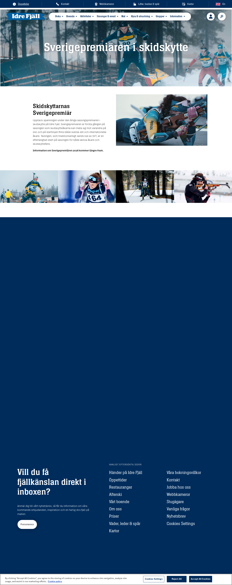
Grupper (160, 16)
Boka (58, 16)
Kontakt (173, 479)
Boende (70, 16)
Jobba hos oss (179, 487)
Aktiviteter (85, 16)
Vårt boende (119, 501)
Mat (123, 16)
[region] (116, 579)
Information (176, 16)
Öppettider (118, 479)
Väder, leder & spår (124, 523)
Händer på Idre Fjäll (125, 472)
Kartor (114, 530)
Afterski (115, 494)
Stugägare (175, 501)
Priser (114, 516)
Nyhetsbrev (176, 516)
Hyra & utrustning (140, 16)
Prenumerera (27, 524)
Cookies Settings (181, 523)
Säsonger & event (106, 16)
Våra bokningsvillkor (184, 472)
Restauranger (120, 487)
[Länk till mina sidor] (211, 16)
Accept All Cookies (200, 579)
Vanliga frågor (178, 508)
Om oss (115, 508)
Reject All (177, 579)
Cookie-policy (55, 582)
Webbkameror (178, 494)
